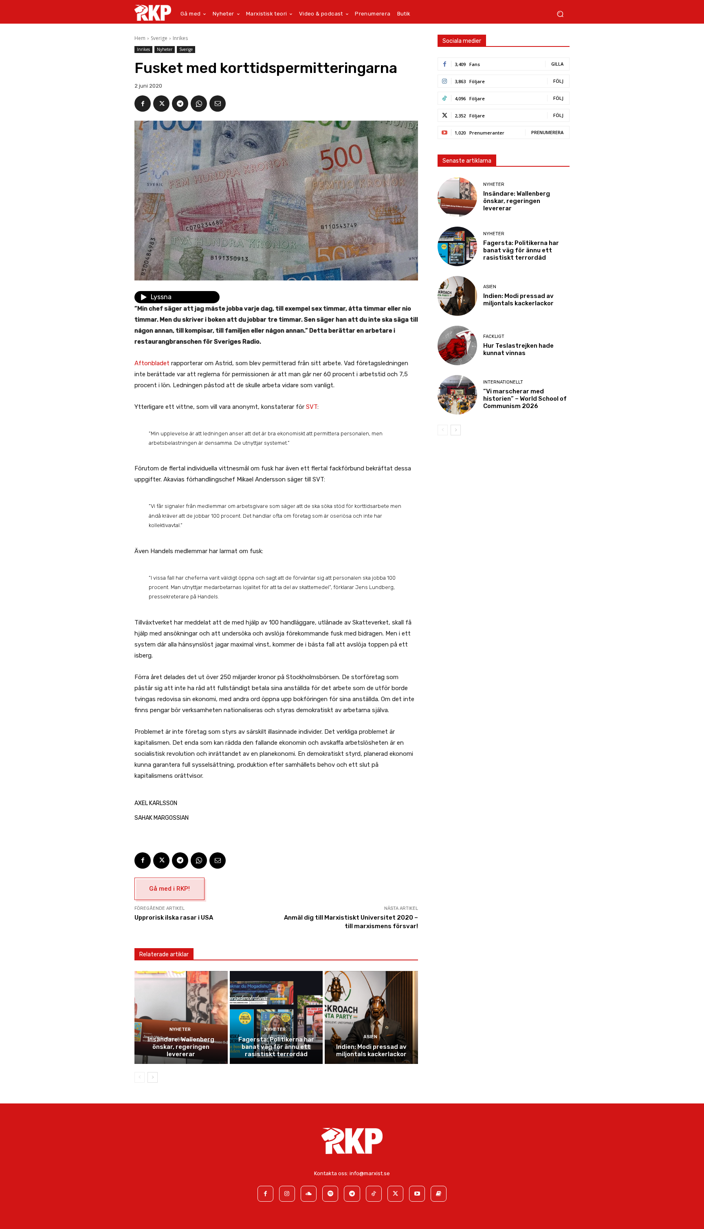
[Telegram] (180, 103)
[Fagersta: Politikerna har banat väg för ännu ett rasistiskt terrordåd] (276, 1017)
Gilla (557, 64)
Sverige (159, 38)
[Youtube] (417, 1194)
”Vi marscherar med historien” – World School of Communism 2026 (525, 399)
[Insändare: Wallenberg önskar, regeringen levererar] (181, 1017)
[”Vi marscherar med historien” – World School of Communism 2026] (457, 395)
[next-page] (152, 1077)
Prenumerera (547, 132)
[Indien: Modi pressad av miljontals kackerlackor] (371, 1017)
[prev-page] (139, 1077)
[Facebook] (142, 103)
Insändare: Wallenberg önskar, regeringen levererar (180, 1047)
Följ (558, 81)
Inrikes (180, 38)
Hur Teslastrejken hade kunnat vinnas (518, 349)
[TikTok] (374, 1194)
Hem (139, 38)
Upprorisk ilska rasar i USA (173, 917)
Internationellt (503, 382)
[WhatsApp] (199, 103)
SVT (311, 406)
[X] (161, 103)
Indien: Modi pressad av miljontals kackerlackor (371, 1050)
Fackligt (493, 336)
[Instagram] (287, 1194)
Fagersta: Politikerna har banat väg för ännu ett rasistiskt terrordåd (276, 1047)
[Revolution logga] (152, 12)
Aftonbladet (151, 363)
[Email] (217, 103)
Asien (370, 1037)
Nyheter (164, 49)
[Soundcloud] (309, 1194)
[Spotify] (330, 1194)
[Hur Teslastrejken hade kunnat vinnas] (457, 345)
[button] (560, 14)
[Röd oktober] (439, 1194)
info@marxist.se (370, 1173)
